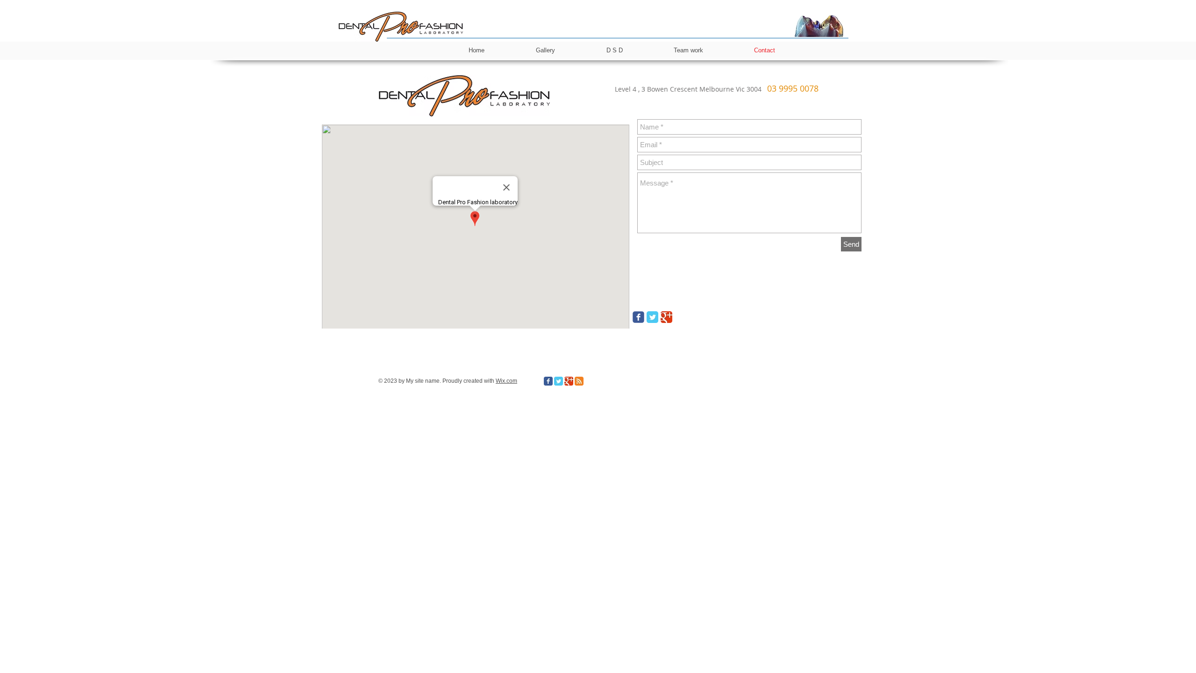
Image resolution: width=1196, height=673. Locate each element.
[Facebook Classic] (548, 381)
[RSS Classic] (579, 381)
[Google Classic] (666, 317)
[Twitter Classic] (652, 317)
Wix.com (506, 381)
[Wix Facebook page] (638, 317)
